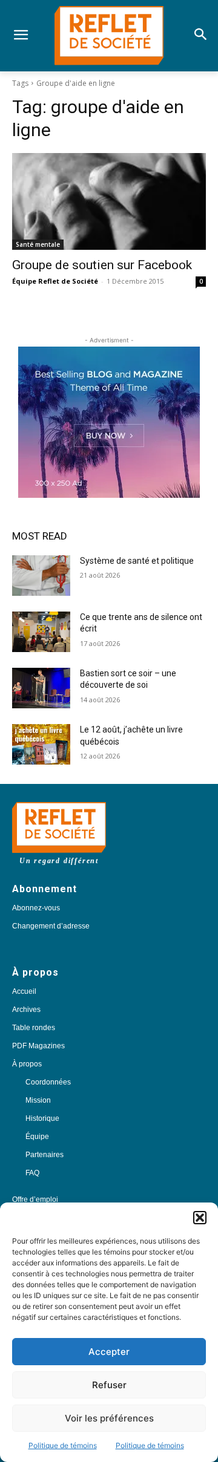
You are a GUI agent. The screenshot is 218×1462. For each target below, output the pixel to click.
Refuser (109, 1385)
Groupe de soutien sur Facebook (102, 265)
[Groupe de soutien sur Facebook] (109, 201)
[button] (200, 1218)
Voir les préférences (109, 1418)
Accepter (109, 1351)
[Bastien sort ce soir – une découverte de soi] (41, 688)
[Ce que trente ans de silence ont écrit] (41, 632)
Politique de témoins (62, 1445)
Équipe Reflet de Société (55, 281)
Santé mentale (38, 244)
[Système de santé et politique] (41, 575)
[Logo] (109, 35)
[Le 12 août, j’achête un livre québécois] (41, 744)
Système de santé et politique (137, 561)
